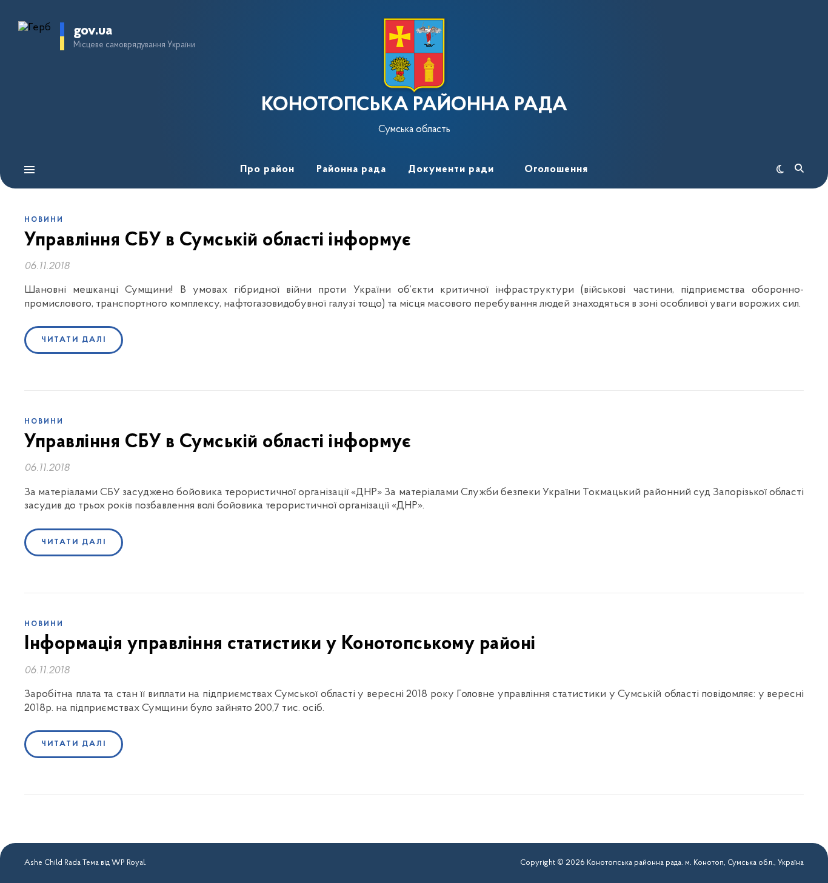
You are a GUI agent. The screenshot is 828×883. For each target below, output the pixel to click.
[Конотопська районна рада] (414, 55)
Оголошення (556, 169)
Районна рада (351, 169)
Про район (267, 169)
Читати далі (73, 340)
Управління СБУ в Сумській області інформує (217, 240)
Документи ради (451, 169)
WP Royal (128, 863)
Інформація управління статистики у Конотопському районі (280, 644)
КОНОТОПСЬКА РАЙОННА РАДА (414, 105)
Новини (44, 220)
